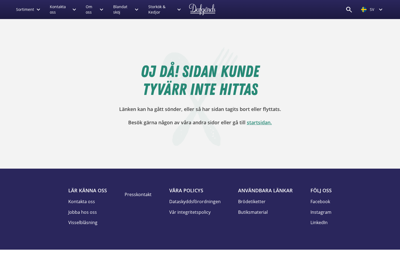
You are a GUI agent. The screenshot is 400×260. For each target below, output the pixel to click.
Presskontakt (138, 194)
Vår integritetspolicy (190, 212)
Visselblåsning (82, 222)
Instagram (320, 212)
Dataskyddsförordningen (195, 202)
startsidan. (259, 122)
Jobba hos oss (82, 212)
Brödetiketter (252, 202)
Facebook (320, 202)
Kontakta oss (81, 202)
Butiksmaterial (253, 212)
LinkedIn (319, 222)
